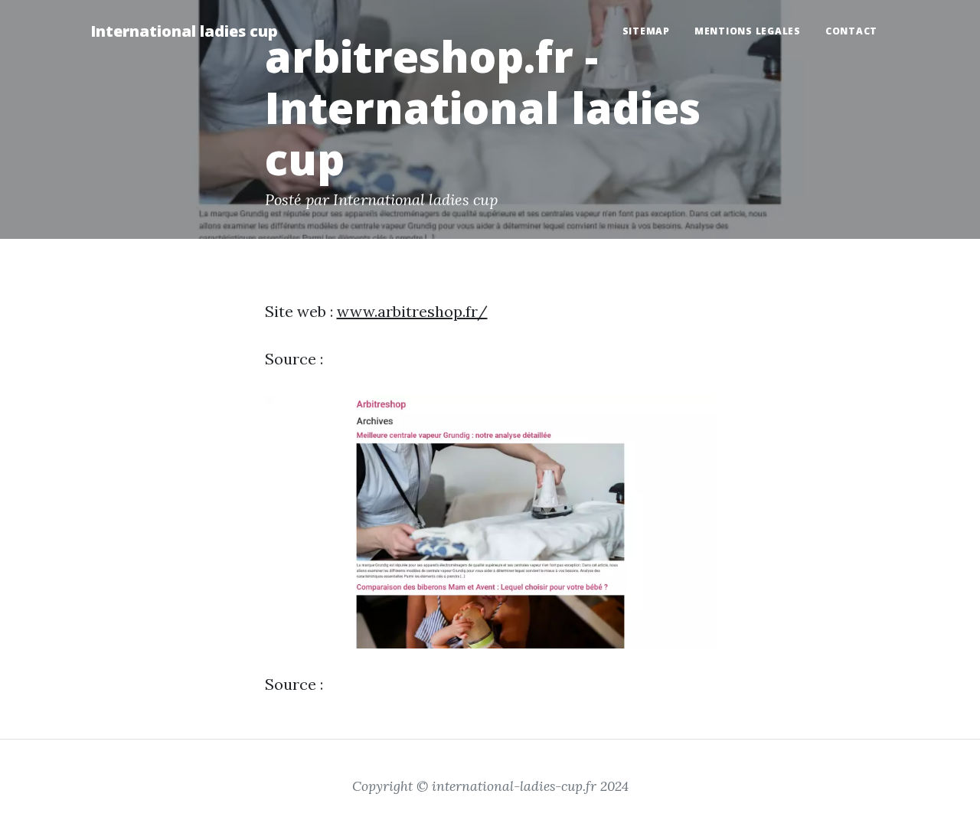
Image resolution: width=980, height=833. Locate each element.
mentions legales (747, 31)
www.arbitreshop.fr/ (412, 311)
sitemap (646, 31)
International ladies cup (184, 31)
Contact (851, 31)
